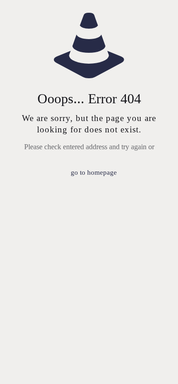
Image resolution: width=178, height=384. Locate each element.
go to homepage (94, 172)
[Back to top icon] (159, 365)
